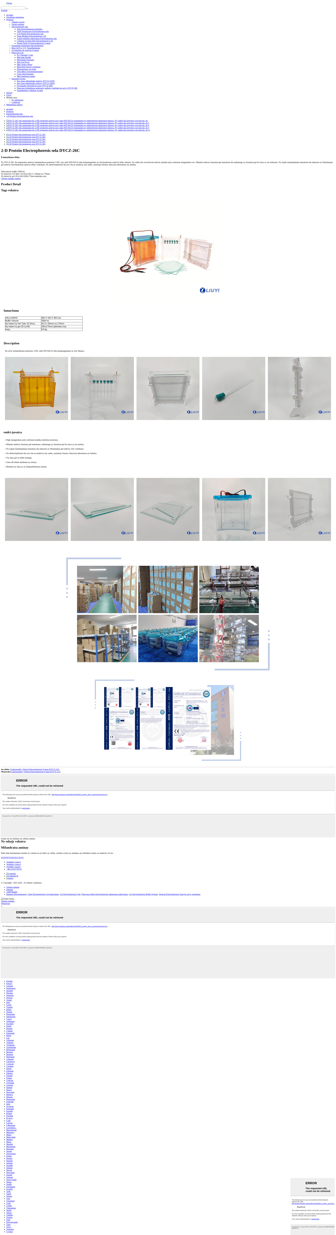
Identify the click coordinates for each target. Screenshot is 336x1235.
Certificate (16, 102)
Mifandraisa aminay (14, 105)
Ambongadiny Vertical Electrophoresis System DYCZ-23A (36, 772)
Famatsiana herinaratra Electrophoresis (27, 45)
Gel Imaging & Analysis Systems (25, 50)
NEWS (9, 93)
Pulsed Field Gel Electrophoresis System (33, 43)
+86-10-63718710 (14, 869)
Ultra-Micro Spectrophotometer (30, 71)
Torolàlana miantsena (15, 17)
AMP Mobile (11, 892)
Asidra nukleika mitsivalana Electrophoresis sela (37, 38)
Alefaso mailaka (7, 901)
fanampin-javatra (18, 79)
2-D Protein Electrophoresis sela (30, 34)
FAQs (8, 95)
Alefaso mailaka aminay (11, 178)
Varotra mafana (18, 24)
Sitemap (9, 889)
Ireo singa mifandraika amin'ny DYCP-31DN (36, 81)
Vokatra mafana (12, 887)
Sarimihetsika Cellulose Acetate (30, 90)
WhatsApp (5, 903)
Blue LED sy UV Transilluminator (26, 48)
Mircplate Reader (24, 57)
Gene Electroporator (25, 74)
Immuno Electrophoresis (16, 894)
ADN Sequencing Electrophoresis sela (33, 31)
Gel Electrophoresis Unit (70, 894)
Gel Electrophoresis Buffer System (143, 894)
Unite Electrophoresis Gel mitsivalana (43, 894)
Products (10, 20)
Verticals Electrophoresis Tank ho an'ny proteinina (179, 894)
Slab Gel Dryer (23, 62)
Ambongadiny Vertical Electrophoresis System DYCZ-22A (34, 769)
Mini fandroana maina (26, 76)
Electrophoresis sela (20, 27)
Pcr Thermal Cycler (25, 55)
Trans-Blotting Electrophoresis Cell (31, 36)
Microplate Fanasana (25, 60)
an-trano (9, 15)
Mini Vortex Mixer (24, 64)
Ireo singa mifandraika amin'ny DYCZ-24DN (36, 83)
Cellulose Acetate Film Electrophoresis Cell (35, 41)
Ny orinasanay (18, 100)
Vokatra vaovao (18, 22)
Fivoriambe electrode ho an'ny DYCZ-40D (35, 86)
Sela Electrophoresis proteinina (29, 29)
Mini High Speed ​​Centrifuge (28, 67)
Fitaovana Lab (17, 53)
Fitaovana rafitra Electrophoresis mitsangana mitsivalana (104, 894)
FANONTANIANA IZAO (12, 857)
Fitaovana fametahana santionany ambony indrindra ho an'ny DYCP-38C (47, 88)
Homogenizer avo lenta (26, 69)
